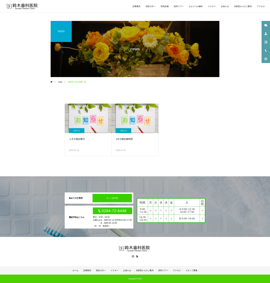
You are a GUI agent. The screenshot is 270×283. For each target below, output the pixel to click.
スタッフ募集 (191, 270)
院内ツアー (179, 6)
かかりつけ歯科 (196, 6)
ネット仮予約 (112, 198)
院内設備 (165, 6)
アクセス (261, 6)
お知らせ (225, 6)
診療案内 (136, 6)
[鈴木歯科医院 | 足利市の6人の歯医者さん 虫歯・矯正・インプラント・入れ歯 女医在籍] (22, 6)
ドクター (212, 6)
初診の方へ (151, 6)
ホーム (75, 270)
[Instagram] (132, 256)
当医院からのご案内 (243, 6)
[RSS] (137, 256)
